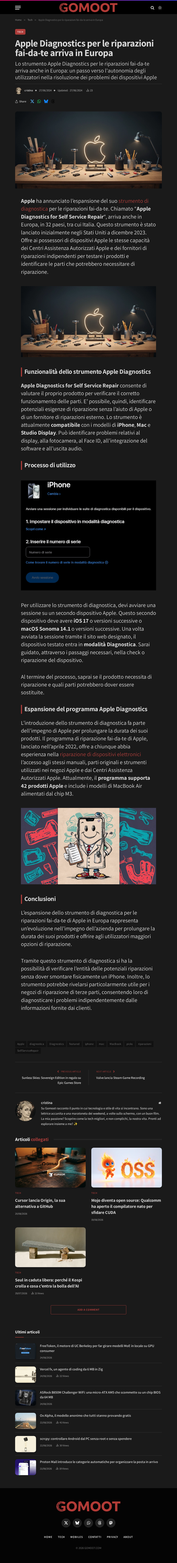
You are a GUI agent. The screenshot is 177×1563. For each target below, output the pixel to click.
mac (101, 1044)
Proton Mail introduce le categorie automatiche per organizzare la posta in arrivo (99, 1462)
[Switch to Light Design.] (159, 8)
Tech (20, 31)
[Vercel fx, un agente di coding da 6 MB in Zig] (25, 1374)
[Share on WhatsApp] (39, 101)
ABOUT (128, 1537)
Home (48, 1537)
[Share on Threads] (53, 101)
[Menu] (18, 8)
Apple (20, 1044)
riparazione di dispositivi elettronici (100, 754)
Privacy (112, 1537)
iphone (89, 1044)
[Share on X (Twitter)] (32, 101)
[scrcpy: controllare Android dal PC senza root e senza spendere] (25, 1444)
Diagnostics (56, 1044)
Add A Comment (88, 1310)
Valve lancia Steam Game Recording (120, 1078)
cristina (28, 90)
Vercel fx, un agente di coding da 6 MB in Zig (71, 1369)
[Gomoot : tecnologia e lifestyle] (88, 8)
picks (129, 1044)
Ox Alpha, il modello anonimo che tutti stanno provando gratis (85, 1415)
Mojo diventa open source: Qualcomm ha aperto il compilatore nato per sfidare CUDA (126, 1206)
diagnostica (37, 1044)
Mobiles (76, 1537)
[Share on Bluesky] (46, 101)
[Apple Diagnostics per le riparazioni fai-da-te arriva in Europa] (88, 187)
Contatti (94, 1537)
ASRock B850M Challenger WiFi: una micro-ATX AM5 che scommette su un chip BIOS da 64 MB (100, 1394)
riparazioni (144, 1044)
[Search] (152, 8)
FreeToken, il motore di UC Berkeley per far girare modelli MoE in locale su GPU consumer (97, 1348)
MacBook (115, 1044)
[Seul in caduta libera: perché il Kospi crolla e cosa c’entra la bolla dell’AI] (50, 1247)
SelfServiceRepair (28, 1050)
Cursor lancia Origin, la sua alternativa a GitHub (40, 1203)
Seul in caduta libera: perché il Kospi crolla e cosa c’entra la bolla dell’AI (48, 1283)
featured (74, 1044)
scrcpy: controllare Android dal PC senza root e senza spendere (86, 1438)
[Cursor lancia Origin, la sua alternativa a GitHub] (50, 1168)
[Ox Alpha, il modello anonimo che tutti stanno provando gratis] (25, 1421)
